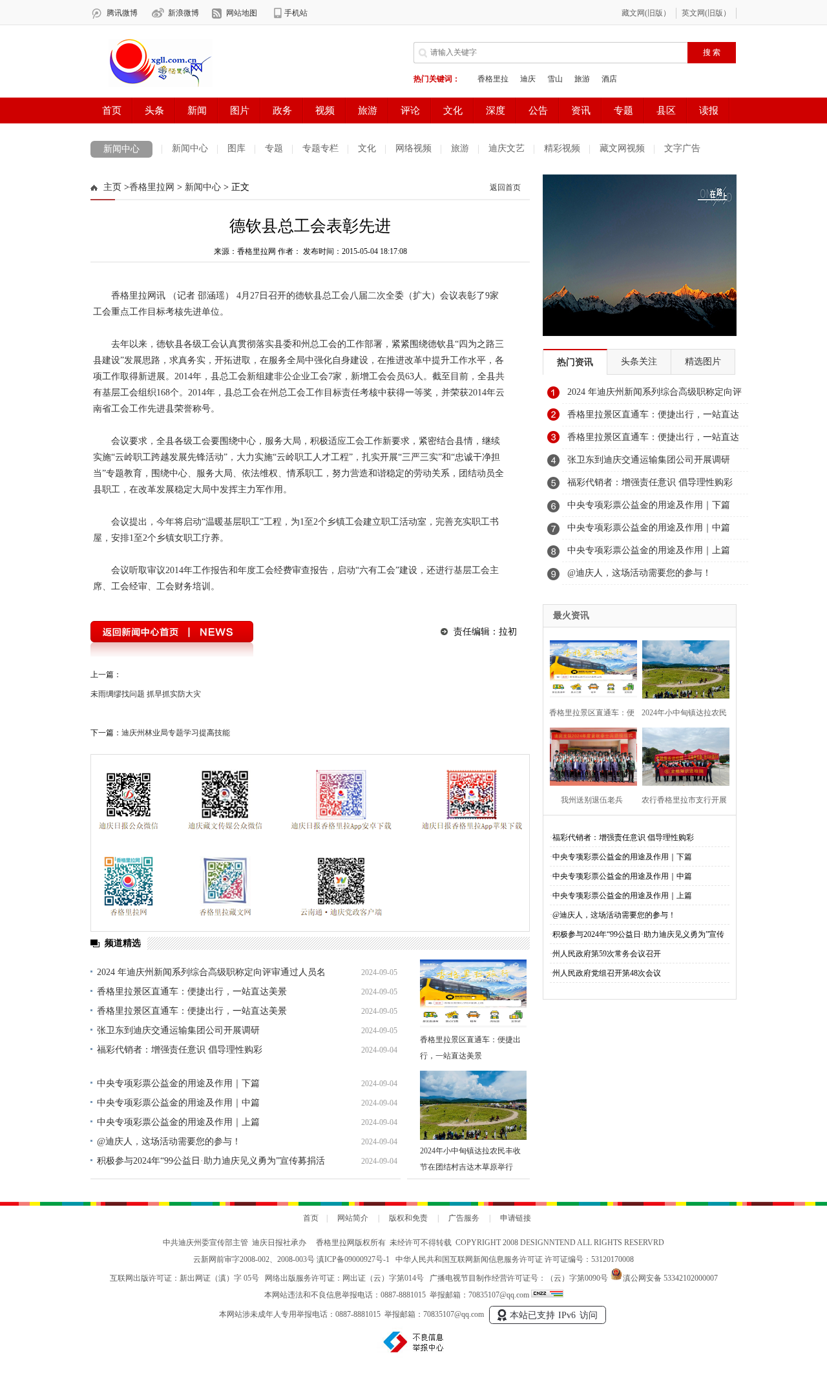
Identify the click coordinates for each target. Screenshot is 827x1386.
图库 (236, 148)
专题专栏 (320, 148)
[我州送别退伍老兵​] (590, 755)
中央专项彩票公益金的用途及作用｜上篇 (178, 1122)
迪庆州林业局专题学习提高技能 (175, 732)
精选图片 (703, 361)
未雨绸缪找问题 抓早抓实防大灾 (145, 693)
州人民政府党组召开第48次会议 (606, 973)
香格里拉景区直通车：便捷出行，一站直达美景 (192, 991)
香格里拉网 (151, 187)
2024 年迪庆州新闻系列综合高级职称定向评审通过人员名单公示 (654, 395)
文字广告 (682, 148)
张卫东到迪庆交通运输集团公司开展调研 (178, 1030)
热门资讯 (575, 362)
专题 (274, 148)
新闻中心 (121, 149)
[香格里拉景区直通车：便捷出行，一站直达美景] (473, 994)
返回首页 (505, 187)
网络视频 (413, 148)
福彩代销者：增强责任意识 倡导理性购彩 (179, 1050)
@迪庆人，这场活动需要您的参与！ (169, 1141)
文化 (367, 148)
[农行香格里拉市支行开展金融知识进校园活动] (682, 755)
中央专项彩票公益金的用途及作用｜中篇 (178, 1103)
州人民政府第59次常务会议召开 (606, 953)
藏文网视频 (622, 148)
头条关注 (639, 361)
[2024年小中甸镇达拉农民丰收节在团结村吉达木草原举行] (473, 1105)
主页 (112, 187)
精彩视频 (562, 148)
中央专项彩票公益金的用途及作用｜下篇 (178, 1083)
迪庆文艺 (506, 148)
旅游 (460, 148)
